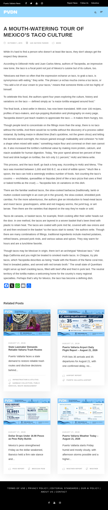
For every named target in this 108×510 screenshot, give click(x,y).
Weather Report (74, 469)
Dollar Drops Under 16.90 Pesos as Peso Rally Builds (26, 437)
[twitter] (31, 3)
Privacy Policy (38, 488)
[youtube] (37, 3)
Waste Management (27, 386)
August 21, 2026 (17, 343)
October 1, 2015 (15, 43)
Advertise (95, 3)
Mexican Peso (38, 469)
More (58, 43)
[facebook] (26, 3)
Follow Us (84, 3)
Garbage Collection (22, 383)
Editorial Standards (64, 488)
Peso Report (18, 469)
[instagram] (42, 3)
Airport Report (74, 375)
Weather (94, 469)
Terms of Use (16, 488)
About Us (47, 492)
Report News (72, 3)
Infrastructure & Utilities (26, 380)
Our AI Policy (90, 488)
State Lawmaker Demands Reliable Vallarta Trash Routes (25, 348)
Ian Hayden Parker (39, 43)
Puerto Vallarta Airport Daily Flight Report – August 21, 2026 (79, 348)
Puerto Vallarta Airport (79, 380)
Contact (61, 492)
